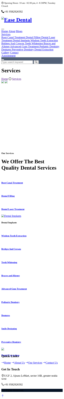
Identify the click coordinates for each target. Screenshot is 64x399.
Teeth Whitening (34, 43)
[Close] (2, 59)
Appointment (8, 55)
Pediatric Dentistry (49, 46)
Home (4, 31)
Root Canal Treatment (13, 37)
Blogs (19, 31)
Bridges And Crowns (13, 43)
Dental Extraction (43, 49)
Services (5, 34)
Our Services (35, 362)
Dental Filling (33, 37)
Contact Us (52, 362)
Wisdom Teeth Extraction (44, 40)
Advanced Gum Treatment (24, 46)
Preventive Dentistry (23, 49)
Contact (14, 52)
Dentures (6, 49)
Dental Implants (22, 40)
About (12, 31)
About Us (19, 362)
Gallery (5, 52)
